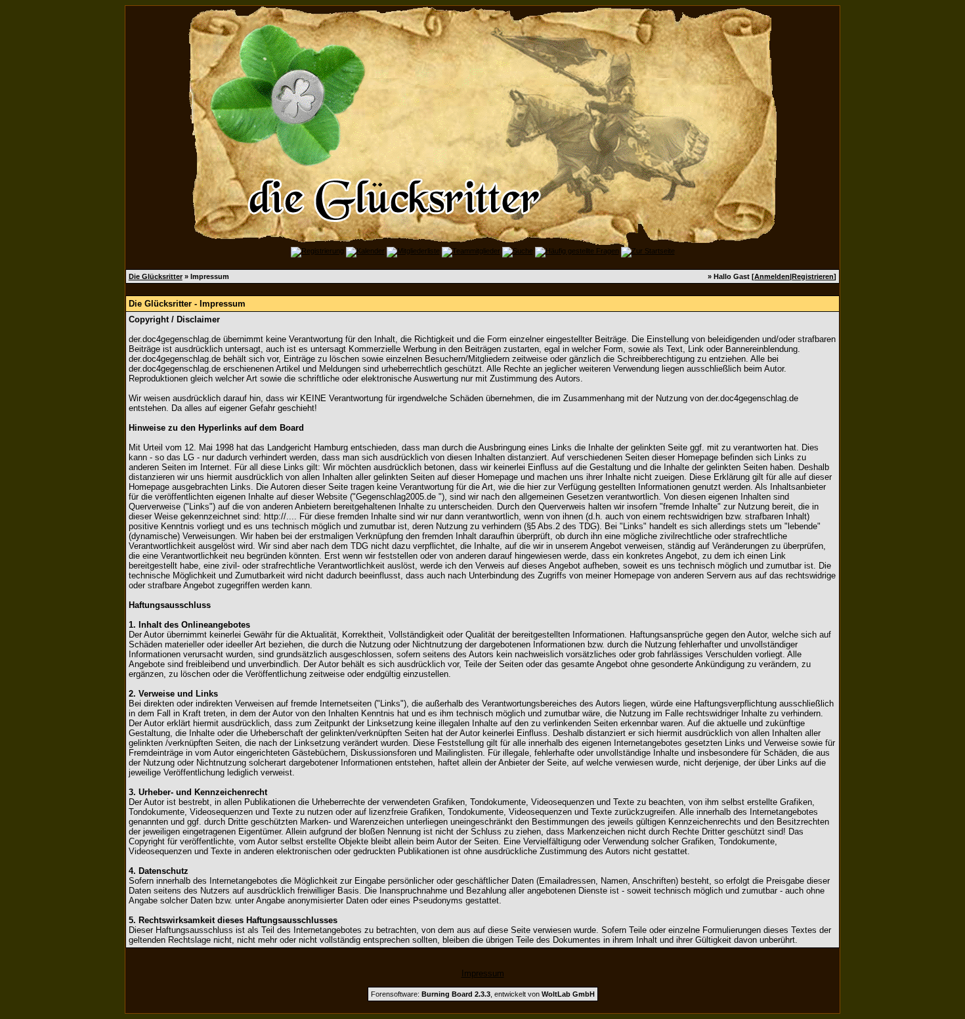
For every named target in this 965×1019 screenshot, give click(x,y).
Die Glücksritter (155, 276)
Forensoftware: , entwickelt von (483, 994)
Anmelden (772, 276)
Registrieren (813, 276)
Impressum (482, 973)
